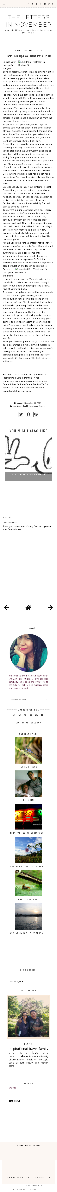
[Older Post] (50, 608)
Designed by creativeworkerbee (28, 1190)
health (25, 406)
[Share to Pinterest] (36, 414)
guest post (17, 406)
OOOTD (11, 1066)
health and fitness (37, 406)
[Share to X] (21, 414)
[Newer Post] (6, 608)
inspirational (18, 1049)
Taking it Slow (28, 766)
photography (16, 1060)
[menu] (4, 3)
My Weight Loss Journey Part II (28, 474)
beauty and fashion (37, 1063)
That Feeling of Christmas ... (28, 833)
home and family (38, 1056)
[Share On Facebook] (28, 414)
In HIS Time (28, 799)
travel (33, 1049)
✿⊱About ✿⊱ (43, 1177)
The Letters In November (29, 21)
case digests (17, 1063)
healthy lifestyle (37, 1060)
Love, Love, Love (28, 899)
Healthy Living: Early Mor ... (28, 866)
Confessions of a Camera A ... (28, 932)
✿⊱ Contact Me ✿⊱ (18, 1177)
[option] (28, 467)
